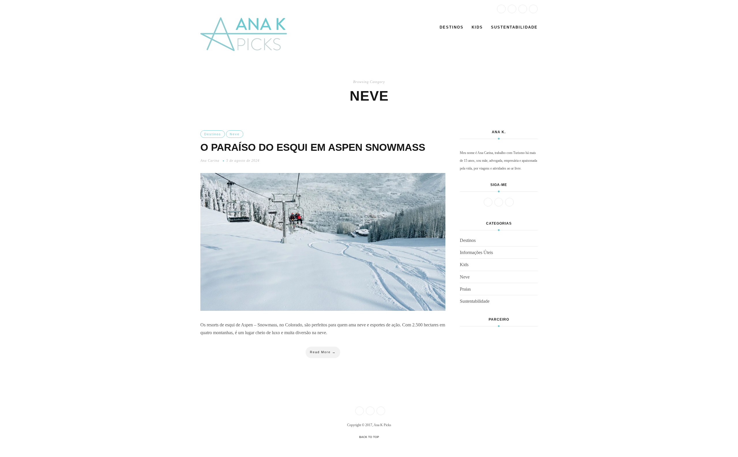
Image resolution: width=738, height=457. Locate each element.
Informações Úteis (476, 252)
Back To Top (369, 437)
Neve (235, 134)
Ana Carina (209, 161)
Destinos (452, 27)
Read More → (323, 352)
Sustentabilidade (514, 27)
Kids (477, 27)
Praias (465, 289)
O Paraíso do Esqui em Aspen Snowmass (312, 147)
